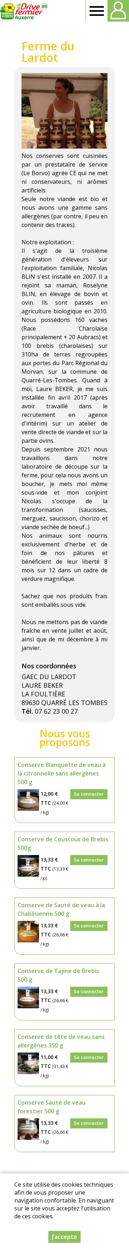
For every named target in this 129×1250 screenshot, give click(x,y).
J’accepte (64, 1237)
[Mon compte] (118, 11)
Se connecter (89, 794)
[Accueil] (24, 11)
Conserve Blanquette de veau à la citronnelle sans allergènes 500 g (62, 773)
